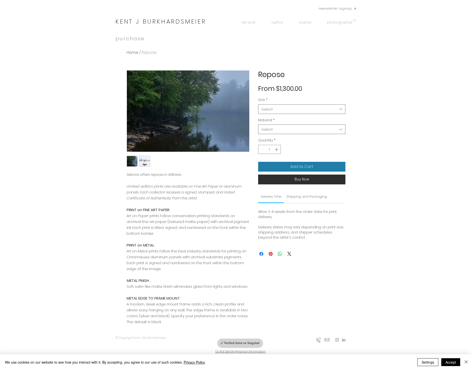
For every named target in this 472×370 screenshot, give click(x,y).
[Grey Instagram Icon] (337, 339)
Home (132, 52)
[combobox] (301, 109)
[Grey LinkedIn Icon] (343, 339)
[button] (334, 8)
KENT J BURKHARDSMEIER (161, 21)
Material (266, 120)
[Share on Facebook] (261, 254)
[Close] (466, 362)
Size (262, 99)
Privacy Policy (194, 362)
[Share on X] (289, 254)
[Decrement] (262, 149)
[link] (271, 196)
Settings (428, 362)
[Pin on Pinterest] (271, 254)
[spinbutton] (269, 149)
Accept (450, 362)
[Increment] (277, 149)
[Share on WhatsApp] (280, 254)
